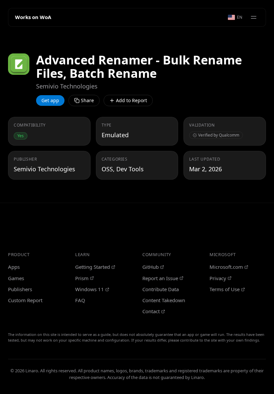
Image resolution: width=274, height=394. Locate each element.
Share (87, 100)
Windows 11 (89, 289)
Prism (82, 278)
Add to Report (131, 100)
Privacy (218, 278)
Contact (151, 311)
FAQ (80, 300)
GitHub (150, 266)
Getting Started (92, 266)
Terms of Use (225, 289)
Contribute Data (160, 289)
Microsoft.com (226, 266)
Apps (14, 266)
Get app (50, 100)
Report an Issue (160, 278)
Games (16, 278)
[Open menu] (253, 17)
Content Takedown (163, 300)
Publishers (20, 289)
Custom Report (25, 300)
